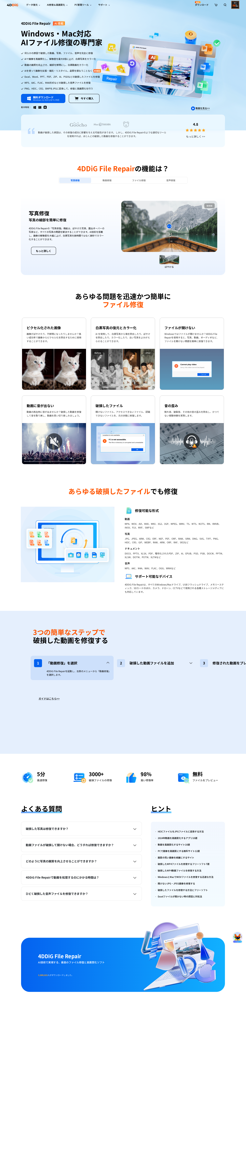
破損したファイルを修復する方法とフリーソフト (183, 890)
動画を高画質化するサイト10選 (174, 844)
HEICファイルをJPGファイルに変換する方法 (181, 831)
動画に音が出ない (40, 405)
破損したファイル (109, 405)
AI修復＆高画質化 (56, 4)
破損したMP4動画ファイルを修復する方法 (179, 870)
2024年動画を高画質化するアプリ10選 (177, 838)
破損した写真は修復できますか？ (47, 829)
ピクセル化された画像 (44, 327)
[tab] (75, 180)
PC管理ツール (81, 4)
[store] (216, 4)
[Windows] (35, 107)
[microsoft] (46, 107)
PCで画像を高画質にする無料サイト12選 (179, 851)
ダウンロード (202, 3)
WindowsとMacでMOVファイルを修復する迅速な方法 (185, 877)
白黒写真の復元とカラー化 (116, 327)
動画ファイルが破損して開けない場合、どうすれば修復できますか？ (70, 845)
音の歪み (171, 405)
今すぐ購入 (87, 98)
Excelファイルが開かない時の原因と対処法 (180, 896)
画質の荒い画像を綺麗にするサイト (176, 857)
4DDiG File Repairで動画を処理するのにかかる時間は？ (62, 877)
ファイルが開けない (179, 327)
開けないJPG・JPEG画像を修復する (176, 883)
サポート (102, 4)
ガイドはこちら (49, 698)
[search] (225, 4)
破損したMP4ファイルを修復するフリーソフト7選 (183, 864)
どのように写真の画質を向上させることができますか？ (61, 861)
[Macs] (41, 107)
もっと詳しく (195, 136)
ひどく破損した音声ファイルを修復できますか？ (57, 894)
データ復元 (32, 4)
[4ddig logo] (12, 5)
